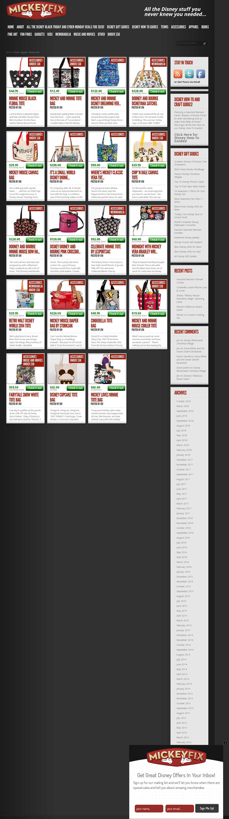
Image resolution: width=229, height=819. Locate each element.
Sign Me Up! (207, 808)
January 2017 (183, 513)
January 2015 (183, 630)
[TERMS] (165, 27)
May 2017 (182, 494)
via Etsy (53, 390)
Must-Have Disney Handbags (189, 169)
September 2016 (185, 533)
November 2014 (185, 640)
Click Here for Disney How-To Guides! (186, 138)
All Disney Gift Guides (185, 256)
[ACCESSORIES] (178, 27)
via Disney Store (16, 93)
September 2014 (185, 649)
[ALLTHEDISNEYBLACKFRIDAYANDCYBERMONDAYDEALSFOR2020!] (65, 27)
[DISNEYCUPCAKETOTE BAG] (64, 397)
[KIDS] (50, 35)
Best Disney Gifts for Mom (188, 247)
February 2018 (184, 450)
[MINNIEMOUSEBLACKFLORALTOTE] (23, 101)
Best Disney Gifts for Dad (187, 251)
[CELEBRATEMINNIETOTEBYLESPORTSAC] (106, 249)
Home (9, 52)
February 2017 (184, 508)
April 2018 (182, 440)
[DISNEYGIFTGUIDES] (118, 27)
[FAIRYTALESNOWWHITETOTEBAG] (24, 397)
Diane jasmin (183, 367)
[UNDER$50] (113, 35)
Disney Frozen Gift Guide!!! (188, 242)
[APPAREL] (193, 27)
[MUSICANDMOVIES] (84, 35)
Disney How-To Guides (190, 128)
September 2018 (185, 420)
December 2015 (185, 576)
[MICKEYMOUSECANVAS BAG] (24, 175)
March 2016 (183, 562)
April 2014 (182, 674)
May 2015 (182, 611)
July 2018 (181, 430)
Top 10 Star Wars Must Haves (189, 186)
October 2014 (184, 645)
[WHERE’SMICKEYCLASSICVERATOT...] (107, 175)
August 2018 (183, 425)
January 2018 (183, 455)
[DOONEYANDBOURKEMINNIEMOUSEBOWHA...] (24, 249)
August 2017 (183, 479)
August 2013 (183, 713)
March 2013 (183, 737)
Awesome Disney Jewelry (186, 237)
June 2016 (182, 547)
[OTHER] (101, 35)
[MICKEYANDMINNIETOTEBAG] (66, 101)
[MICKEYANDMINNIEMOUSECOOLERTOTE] (145, 323)
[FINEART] (12, 35)
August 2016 (183, 537)
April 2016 (182, 557)
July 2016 (181, 542)
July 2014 (181, 659)
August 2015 (183, 596)
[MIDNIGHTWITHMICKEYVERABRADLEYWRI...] (147, 249)
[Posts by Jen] (20, 107)
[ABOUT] (20, 27)
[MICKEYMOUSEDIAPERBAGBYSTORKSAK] (64, 323)
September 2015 (185, 591)
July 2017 (181, 484)
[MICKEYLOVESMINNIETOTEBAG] (105, 397)
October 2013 (184, 703)
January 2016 (183, 572)
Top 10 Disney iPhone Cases (189, 181)
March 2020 (183, 406)
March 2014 (183, 679)
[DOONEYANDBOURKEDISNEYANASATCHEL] (145, 101)
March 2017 (183, 503)
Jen (178, 340)
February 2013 (184, 742)
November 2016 (185, 523)
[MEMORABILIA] (63, 35)
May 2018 (182, 435)
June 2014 (182, 664)
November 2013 (185, 698)
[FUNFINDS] (26, 35)
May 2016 (182, 552)
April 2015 (182, 615)
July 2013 (181, 718)
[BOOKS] (205, 27)
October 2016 (184, 528)
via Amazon (55, 93)
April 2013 (182, 732)
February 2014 (184, 684)
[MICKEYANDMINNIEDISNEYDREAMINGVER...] (106, 101)
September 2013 (185, 708)
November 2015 (185, 581)
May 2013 (182, 727)
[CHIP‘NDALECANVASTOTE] (145, 175)
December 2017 (185, 459)
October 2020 (184, 401)
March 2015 (183, 620)
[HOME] (10, 27)
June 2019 (182, 416)
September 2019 (185, 411)
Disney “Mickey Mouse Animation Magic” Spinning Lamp (190, 298)
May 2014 (182, 669)
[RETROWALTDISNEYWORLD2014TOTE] (22, 323)
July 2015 (181, 601)
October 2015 (184, 586)
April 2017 (182, 498)
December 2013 (185, 693)
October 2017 (184, 469)
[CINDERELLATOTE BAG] (102, 323)
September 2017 (185, 474)
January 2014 (183, 688)
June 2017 (182, 489)
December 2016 (185, 518)
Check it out (34, 91)
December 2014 (185, 635)
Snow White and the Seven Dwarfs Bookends (192, 359)
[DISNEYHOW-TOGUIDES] (145, 27)
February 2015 (184, 625)
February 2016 (184, 567)
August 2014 (183, 654)
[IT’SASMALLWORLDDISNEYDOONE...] (63, 175)
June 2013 (182, 723)
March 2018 (183, 445)
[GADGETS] (39, 35)
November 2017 (185, 464)
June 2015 (182, 606)
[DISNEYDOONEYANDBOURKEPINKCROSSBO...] (65, 249)
